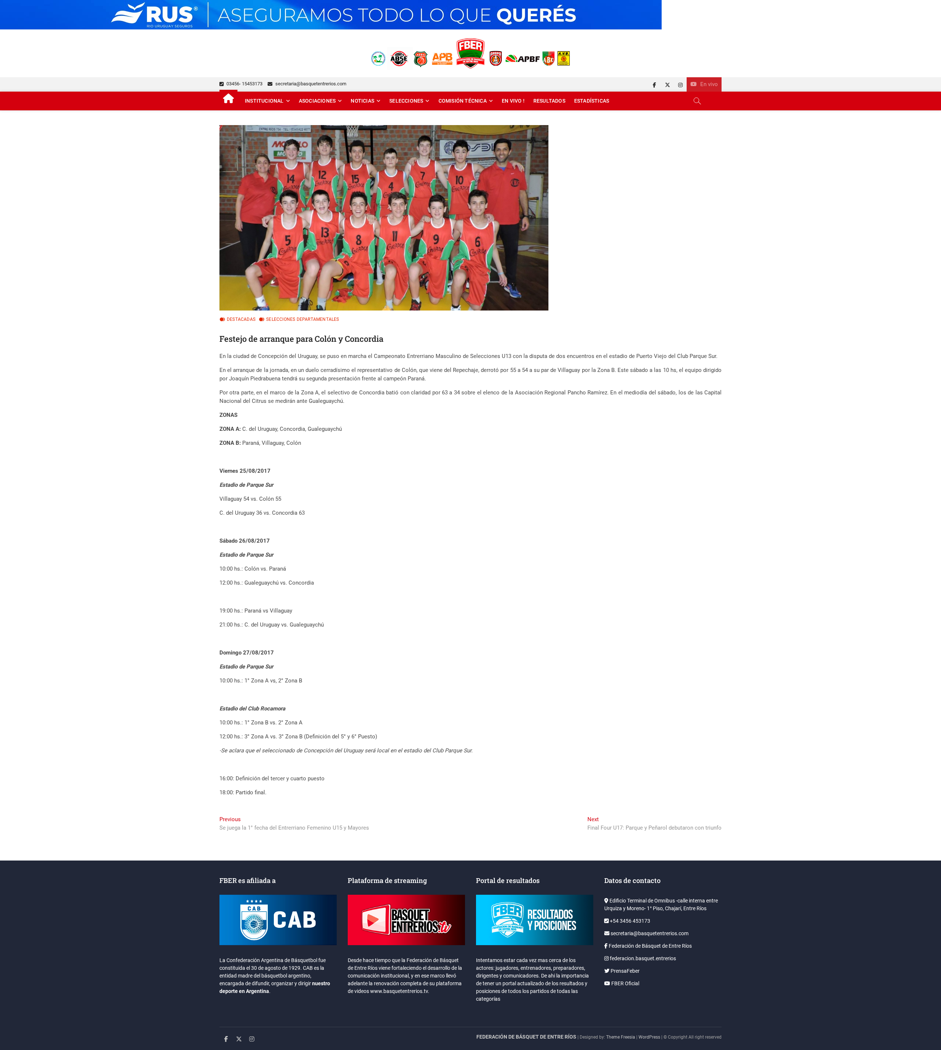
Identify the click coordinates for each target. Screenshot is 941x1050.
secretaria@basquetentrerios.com (310, 83)
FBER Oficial (624, 983)
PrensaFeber (624, 971)
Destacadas (241, 319)
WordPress (649, 1037)
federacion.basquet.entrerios (642, 958)
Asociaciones (317, 101)
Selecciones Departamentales (302, 319)
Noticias (362, 101)
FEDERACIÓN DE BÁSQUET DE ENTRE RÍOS (526, 1037)
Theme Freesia (620, 1037)
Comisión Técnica (463, 101)
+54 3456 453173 (629, 921)
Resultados (549, 101)
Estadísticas (591, 101)
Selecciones (406, 101)
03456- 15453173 (243, 83)
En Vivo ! (513, 101)
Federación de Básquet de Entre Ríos (650, 946)
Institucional (264, 101)
